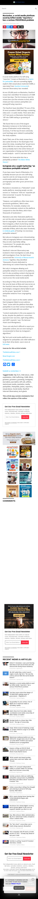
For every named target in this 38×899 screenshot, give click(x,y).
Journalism (6, 382)
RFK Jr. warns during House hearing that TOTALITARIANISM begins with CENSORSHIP (22, 798)
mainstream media (9, 384)
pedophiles (7, 387)
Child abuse (25, 375)
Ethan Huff (15, 23)
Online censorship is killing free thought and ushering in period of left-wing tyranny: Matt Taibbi (22, 789)
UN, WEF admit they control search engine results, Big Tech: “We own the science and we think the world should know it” (22, 674)
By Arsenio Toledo (21, 707)
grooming (20, 380)
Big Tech (17, 375)
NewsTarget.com (9, 356)
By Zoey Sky (19, 733)
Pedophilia (15, 387)
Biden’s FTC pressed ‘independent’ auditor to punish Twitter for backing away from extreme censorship (21, 768)
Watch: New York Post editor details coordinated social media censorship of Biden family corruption (22, 712)
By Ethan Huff (20, 679)
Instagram (29, 380)
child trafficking (17, 377)
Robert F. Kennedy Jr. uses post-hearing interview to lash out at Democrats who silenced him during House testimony (22, 664)
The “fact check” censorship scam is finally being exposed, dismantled (21, 825)
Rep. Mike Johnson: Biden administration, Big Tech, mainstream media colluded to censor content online (22, 816)
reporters (28, 387)
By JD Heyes (19, 668)
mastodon (20, 384)
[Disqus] (19, 528)
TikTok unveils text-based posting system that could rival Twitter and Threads (20, 759)
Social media (17, 389)
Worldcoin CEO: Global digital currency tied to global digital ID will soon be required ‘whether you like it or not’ (22, 807)
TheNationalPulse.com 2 (11, 360)
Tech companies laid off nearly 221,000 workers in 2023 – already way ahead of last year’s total (22, 833)
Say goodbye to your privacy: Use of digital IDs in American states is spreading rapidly (21, 703)
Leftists (28, 382)
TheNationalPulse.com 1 (11, 352)
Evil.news (6, 344)
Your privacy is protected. (11, 422)
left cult (22, 382)
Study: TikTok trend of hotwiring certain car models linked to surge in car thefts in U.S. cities (22, 729)
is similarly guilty (9, 231)
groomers (13, 380)
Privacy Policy (16, 884)
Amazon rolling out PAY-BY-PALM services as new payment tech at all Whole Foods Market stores (21, 750)
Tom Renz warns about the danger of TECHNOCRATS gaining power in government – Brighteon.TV (21, 694)
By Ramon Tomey (21, 763)
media (27, 384)
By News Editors (20, 716)
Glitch (31, 377)
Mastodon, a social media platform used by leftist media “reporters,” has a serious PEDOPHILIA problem (22, 685)
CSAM (26, 377)
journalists (15, 382)
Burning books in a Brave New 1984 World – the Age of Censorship (21, 721)
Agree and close (19, 888)
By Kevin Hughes (21, 698)
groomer (6, 380)
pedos (22, 387)
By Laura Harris (20, 744)
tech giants (23, 391)
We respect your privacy (25, 869)
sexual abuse (7, 389)
